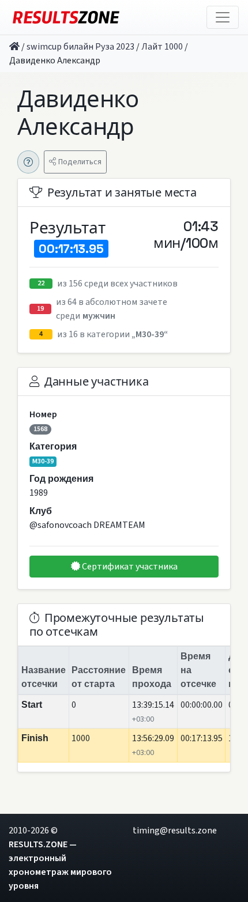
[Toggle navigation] (222, 17)
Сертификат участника (129, 566)
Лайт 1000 (162, 46)
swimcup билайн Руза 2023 (80, 46)
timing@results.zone (175, 830)
